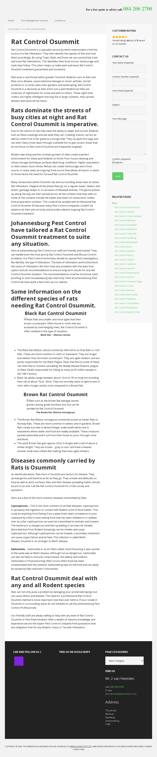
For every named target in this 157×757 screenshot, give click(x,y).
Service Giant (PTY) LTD (80, 746)
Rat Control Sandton (125, 250)
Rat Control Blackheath (126, 242)
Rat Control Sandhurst (126, 264)
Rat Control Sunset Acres (127, 207)
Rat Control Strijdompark (127, 272)
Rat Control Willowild (125, 220)
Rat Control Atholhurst (126, 229)
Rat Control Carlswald (125, 233)
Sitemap (148, 746)
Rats (114, 203)
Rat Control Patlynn (124, 259)
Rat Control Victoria (124, 277)
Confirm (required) (121, 159)
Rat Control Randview (125, 298)
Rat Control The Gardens (127, 303)
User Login (79, 749)
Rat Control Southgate (126, 224)
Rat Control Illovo (123, 246)
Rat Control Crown (124, 285)
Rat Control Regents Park (127, 312)
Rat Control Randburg (125, 237)
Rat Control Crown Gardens (128, 216)
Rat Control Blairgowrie (126, 307)
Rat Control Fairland (124, 211)
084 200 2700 (117, 687)
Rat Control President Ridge (128, 281)
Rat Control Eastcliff (124, 268)
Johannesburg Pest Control (25, 7)
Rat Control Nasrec (124, 255)
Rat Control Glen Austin (126, 294)
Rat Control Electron (125, 290)
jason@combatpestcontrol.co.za (120, 694)
